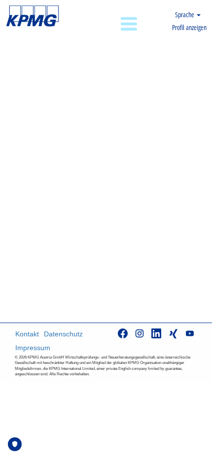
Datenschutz (63, 334)
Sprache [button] (185, 14)
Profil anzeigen (189, 27)
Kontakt (27, 334)
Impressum (32, 348)
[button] (106, 24)
